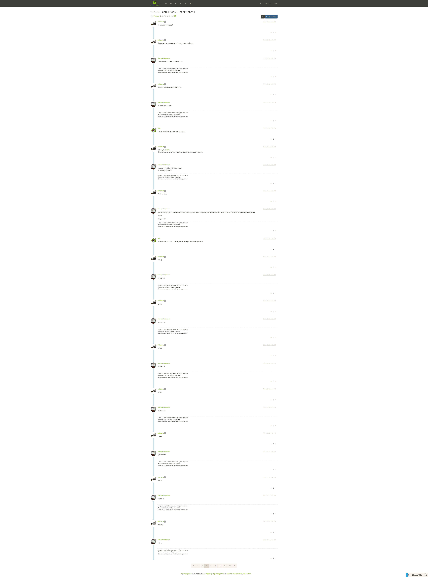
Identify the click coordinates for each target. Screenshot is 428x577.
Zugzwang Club (185, 574)
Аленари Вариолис (164, 58)
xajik (159, 128)
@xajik (167, 150)
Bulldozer (161, 22)
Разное (156, 16)
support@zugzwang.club (214, 574)
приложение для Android (242, 574)
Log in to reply (271, 16)
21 (224, 566)
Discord (229, 574)
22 (229, 566)
